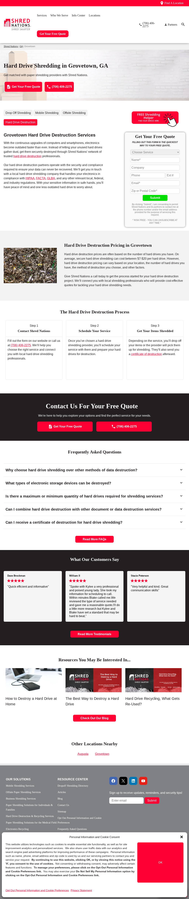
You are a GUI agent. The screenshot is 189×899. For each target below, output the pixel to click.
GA (21, 46)
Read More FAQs (94, 539)
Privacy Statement (81, 890)
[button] (181, 837)
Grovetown (102, 753)
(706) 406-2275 (21, 345)
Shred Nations (11, 46)
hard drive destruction (27, 156)
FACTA (41, 178)
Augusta (83, 753)
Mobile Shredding (47, 112)
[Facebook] (113, 781)
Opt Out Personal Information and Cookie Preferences (37, 890)
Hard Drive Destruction (20, 122)
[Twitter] (123, 781)
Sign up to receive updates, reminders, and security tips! (145, 792)
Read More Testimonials (94, 634)
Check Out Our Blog (94, 718)
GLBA (51, 178)
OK (160, 862)
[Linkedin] (133, 781)
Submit (155, 197)
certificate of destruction (146, 354)
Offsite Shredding (74, 112)
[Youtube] (143, 781)
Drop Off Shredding (18, 112)
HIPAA (30, 178)
